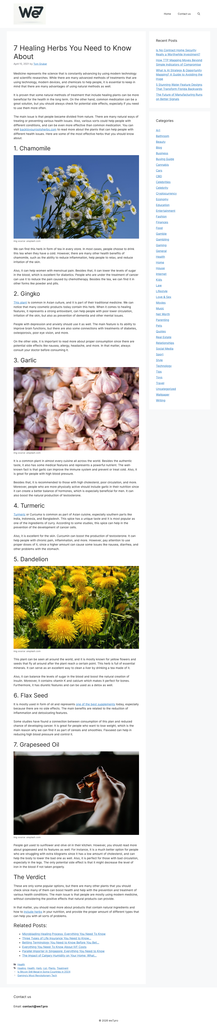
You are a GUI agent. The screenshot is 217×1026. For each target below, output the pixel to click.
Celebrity (162, 187)
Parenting (162, 320)
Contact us (184, 13)
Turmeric (19, 514)
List (45, 968)
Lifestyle (161, 291)
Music (160, 308)
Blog (159, 147)
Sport (159, 354)
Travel (160, 383)
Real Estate (163, 337)
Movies (161, 302)
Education (163, 205)
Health (21, 964)
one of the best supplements (95, 704)
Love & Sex (163, 297)
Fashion (161, 216)
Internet (161, 274)
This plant (20, 302)
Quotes (161, 331)
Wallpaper (162, 394)
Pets (159, 325)
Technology (164, 366)
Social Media (164, 348)
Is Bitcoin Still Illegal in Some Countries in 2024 (43, 971)
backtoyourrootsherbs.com (38, 129)
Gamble (161, 233)
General (161, 251)
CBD (159, 176)
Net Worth (163, 314)
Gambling (162, 239)
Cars (159, 170)
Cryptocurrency (166, 193)
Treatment (62, 968)
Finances (162, 222)
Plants (51, 968)
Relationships (165, 343)
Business (162, 153)
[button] (198, 14)
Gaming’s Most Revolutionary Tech (37, 975)
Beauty (160, 141)
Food (159, 228)
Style (159, 360)
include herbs (33, 911)
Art (158, 130)
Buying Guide (165, 159)
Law (159, 285)
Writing (160, 400)
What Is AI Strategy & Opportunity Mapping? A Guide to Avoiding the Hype (179, 75)
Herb (39, 968)
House (160, 268)
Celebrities (163, 182)
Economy (162, 199)
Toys (159, 377)
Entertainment (165, 210)
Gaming (161, 245)
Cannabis (162, 164)
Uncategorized (166, 389)
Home (167, 13)
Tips (159, 371)
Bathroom (162, 136)
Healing (21, 968)
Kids (159, 279)
